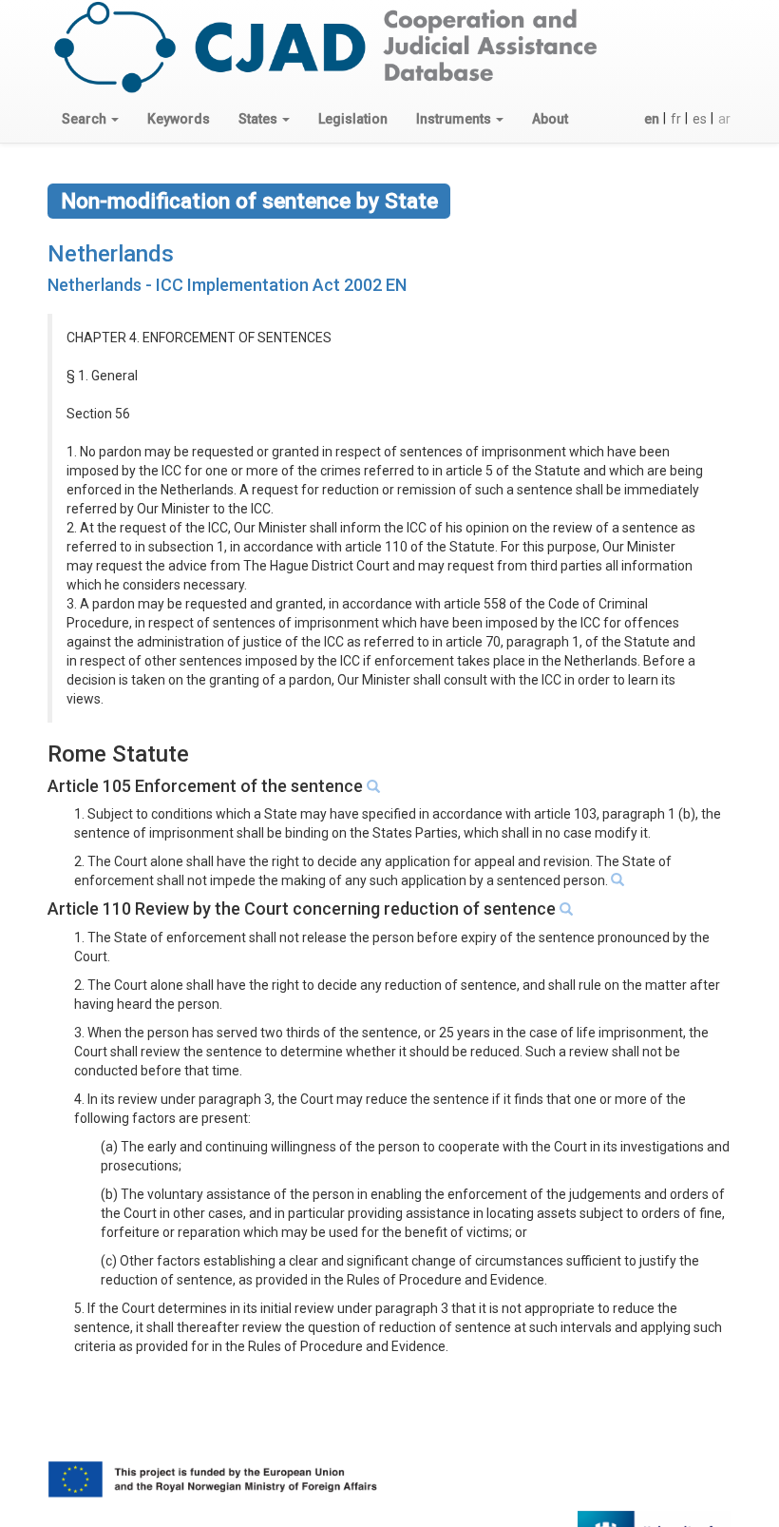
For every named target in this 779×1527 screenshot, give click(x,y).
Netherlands (111, 254)
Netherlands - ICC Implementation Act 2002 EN (227, 285)
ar (724, 118)
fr (676, 118)
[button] (90, 119)
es (700, 118)
